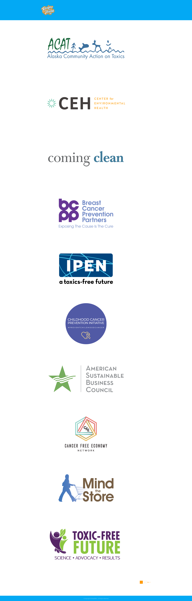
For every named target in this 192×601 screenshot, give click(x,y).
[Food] (96, 48)
